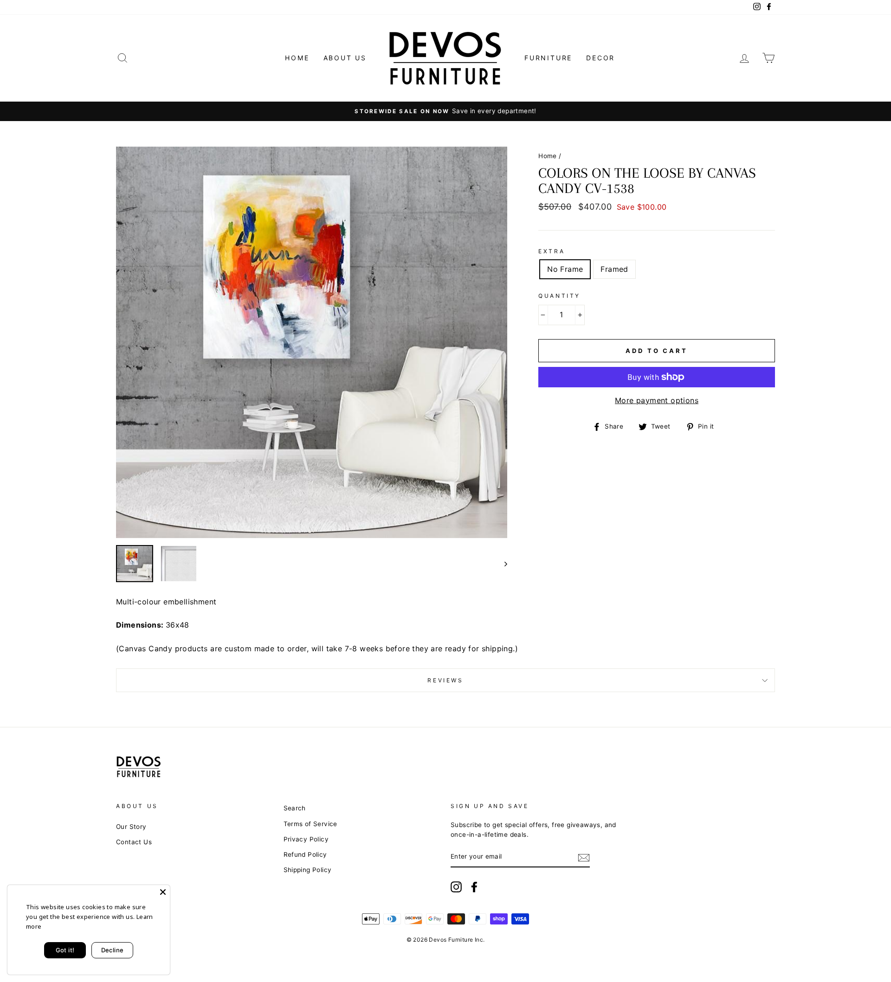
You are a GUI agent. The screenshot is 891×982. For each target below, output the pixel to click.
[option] (445, 111)
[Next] (501, 563)
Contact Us (134, 842)
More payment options (656, 400)
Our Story (131, 826)
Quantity (559, 295)
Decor (600, 58)
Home (297, 58)
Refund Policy (305, 854)
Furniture (548, 58)
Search (295, 808)
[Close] (163, 892)
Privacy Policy (306, 839)
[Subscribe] (584, 857)
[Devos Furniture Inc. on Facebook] (474, 886)
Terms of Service (310, 824)
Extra (551, 251)
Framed (614, 269)
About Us (345, 58)
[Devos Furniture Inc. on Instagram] (456, 886)
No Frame (565, 269)
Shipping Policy (308, 869)
